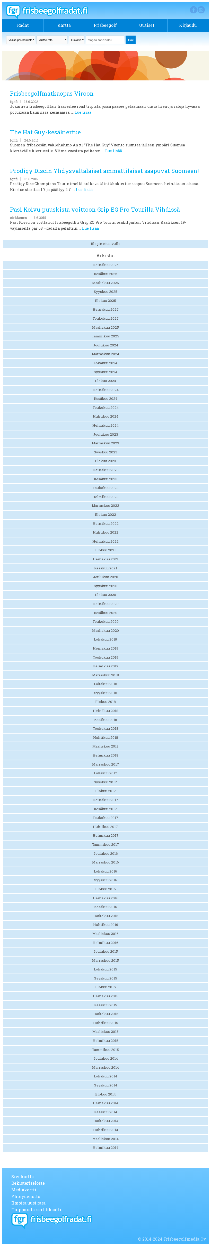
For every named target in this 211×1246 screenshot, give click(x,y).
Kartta (64, 25)
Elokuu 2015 (105, 987)
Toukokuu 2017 (105, 817)
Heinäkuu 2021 (105, 559)
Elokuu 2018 (105, 701)
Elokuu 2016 (105, 889)
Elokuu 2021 (105, 550)
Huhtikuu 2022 (105, 532)
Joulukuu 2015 (105, 951)
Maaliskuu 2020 (105, 630)
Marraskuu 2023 (105, 443)
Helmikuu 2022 (105, 541)
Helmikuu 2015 (105, 1040)
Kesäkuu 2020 (105, 612)
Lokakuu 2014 (105, 1076)
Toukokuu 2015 (105, 1013)
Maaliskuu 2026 (105, 282)
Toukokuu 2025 (106, 318)
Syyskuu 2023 (105, 452)
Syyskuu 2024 (105, 372)
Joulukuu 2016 (105, 853)
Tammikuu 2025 (105, 336)
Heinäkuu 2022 (106, 523)
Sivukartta (22, 1176)
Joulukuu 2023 (105, 434)
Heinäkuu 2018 (105, 710)
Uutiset (146, 25)
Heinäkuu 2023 (106, 470)
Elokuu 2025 (105, 300)
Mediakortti (23, 1189)
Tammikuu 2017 (105, 844)
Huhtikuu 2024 (105, 416)
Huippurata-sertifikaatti (36, 1209)
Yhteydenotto (25, 1196)
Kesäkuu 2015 (105, 1005)
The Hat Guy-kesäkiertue (45, 132)
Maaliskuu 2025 (105, 327)
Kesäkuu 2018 (105, 719)
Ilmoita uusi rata (28, 1203)
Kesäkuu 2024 (105, 398)
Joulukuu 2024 (105, 345)
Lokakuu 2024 (105, 363)
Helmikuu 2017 (106, 835)
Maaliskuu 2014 (105, 1138)
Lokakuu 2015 (105, 969)
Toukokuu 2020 (106, 621)
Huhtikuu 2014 (105, 1129)
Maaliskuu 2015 (105, 1031)
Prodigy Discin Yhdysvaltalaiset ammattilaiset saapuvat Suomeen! (104, 171)
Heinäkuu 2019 (105, 648)
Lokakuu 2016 (105, 871)
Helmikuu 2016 (105, 942)
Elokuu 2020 (105, 594)
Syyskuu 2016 (105, 880)
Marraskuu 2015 (105, 960)
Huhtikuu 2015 (105, 1022)
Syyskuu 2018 (105, 693)
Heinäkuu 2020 (106, 603)
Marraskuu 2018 (105, 675)
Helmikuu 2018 (105, 755)
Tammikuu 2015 (105, 1049)
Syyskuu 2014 (105, 1085)
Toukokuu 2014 (105, 1120)
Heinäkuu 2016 (105, 898)
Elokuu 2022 (105, 514)
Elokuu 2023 (105, 461)
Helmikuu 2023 (105, 496)
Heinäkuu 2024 (106, 389)
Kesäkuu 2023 (105, 479)
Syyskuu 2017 (105, 782)
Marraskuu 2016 (105, 862)
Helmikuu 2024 (105, 425)
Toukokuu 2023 (106, 487)
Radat (23, 25)
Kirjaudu (188, 25)
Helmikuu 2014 (105, 1147)
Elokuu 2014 (105, 1094)
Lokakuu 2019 (105, 639)
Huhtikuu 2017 (105, 826)
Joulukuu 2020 (105, 577)
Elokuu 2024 (105, 380)
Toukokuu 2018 (105, 728)
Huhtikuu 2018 (105, 737)
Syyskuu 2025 (105, 291)
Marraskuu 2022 (105, 505)
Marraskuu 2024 (105, 354)
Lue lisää (83, 112)
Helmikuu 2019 (105, 666)
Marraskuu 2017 (105, 764)
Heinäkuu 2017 (105, 800)
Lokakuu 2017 (105, 773)
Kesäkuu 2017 (105, 809)
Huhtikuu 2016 (105, 924)
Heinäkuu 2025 (106, 309)
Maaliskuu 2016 (105, 933)
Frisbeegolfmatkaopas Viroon (52, 93)
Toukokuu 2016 (105, 915)
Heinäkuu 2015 (105, 996)
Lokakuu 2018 (105, 684)
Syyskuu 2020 (105, 586)
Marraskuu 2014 (105, 1067)
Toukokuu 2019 (105, 657)
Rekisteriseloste (28, 1183)
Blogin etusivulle (105, 243)
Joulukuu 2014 (105, 1058)
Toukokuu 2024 (106, 407)
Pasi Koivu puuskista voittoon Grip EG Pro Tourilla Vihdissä (95, 209)
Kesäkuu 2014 (105, 1112)
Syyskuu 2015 (105, 978)
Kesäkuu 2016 (105, 906)
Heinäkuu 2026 (106, 264)
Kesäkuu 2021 (105, 568)
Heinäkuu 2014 (105, 1103)
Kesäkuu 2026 (105, 273)
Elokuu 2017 (105, 790)
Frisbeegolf (105, 25)
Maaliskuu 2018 (105, 746)
